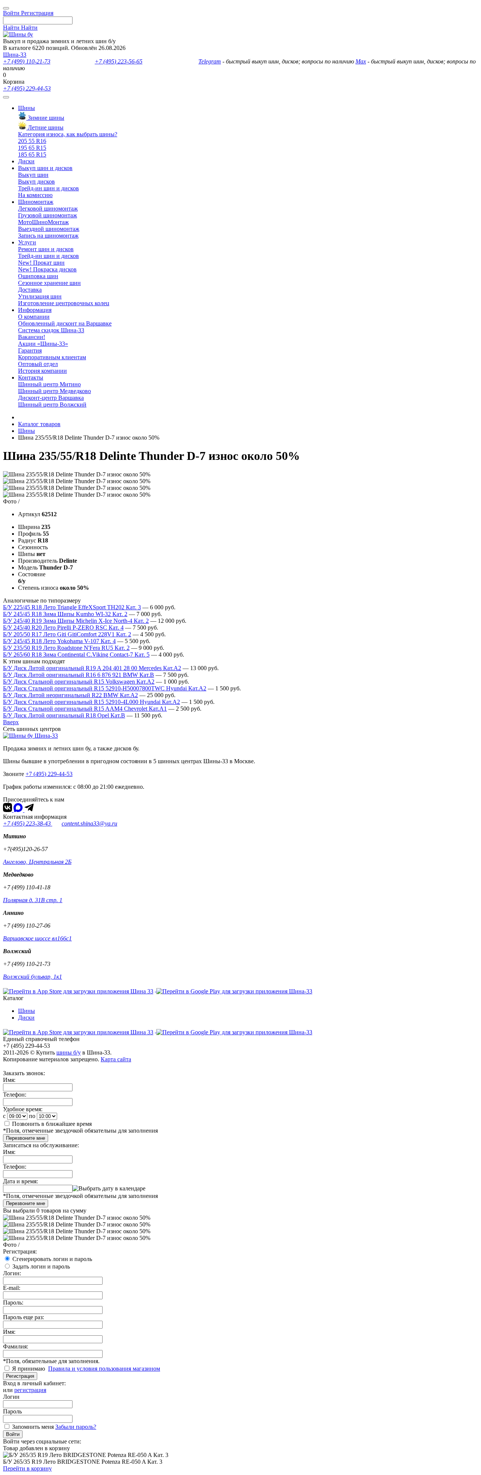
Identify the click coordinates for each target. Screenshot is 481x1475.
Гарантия (30, 350)
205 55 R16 (32, 141)
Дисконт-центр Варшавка (51, 398)
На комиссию (35, 195)
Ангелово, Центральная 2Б (37, 862)
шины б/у (68, 1052)
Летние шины (45, 127)
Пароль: (13, 1302)
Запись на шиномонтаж (48, 235)
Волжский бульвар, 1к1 (32, 976)
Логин (11, 1397)
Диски (26, 161)
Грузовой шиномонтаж (47, 215)
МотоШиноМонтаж (43, 222)
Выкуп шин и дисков (45, 168)
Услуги (27, 242)
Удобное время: (22, 1109)
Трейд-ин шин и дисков (48, 188)
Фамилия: (15, 1346)
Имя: (9, 1080)
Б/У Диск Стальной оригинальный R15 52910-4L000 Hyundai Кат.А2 (91, 702)
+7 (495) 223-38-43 (27, 823)
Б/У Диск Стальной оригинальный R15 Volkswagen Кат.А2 (78, 681)
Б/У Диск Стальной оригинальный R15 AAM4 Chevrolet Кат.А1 (85, 708)
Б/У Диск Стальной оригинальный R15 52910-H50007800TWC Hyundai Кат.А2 (104, 688)
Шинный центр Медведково (54, 391)
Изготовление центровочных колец (63, 303)
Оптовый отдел (38, 364)
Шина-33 (14, 54)
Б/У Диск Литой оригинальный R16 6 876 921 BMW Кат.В (78, 675)
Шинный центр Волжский (52, 404)
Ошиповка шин (38, 276)
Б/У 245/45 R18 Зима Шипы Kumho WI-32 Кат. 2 (65, 614)
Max (360, 61)
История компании (42, 371)
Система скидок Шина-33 (51, 330)
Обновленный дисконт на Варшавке (65, 323)
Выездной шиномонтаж (48, 229)
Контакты (30, 377)
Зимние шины (45, 118)
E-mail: (11, 1288)
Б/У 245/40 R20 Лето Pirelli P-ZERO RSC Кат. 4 (63, 627)
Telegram (209, 61)
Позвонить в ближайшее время (52, 1124)
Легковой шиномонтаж (48, 208)
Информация (34, 310)
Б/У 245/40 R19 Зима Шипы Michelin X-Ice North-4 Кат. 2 (76, 621)
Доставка (30, 289)
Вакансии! (31, 337)
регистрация (30, 1390)
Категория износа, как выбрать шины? (67, 134)
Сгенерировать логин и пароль (52, 1259)
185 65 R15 (32, 154)
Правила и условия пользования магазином (104, 1368)
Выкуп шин (33, 175)
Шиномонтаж (35, 202)
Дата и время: (20, 1181)
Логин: (12, 1273)
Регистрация (20, 1376)
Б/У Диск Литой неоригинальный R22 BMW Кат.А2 (70, 695)
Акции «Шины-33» (43, 344)
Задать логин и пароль (41, 1266)
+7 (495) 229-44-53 (27, 88)
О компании (34, 316)
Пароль (12, 1411)
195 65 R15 (32, 148)
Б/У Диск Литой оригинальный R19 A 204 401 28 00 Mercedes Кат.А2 (92, 668)
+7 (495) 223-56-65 (118, 61)
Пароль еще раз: (23, 1317)
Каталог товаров (39, 424)
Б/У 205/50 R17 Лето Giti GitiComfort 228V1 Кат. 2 (67, 634)
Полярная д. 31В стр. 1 (32, 900)
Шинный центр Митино (49, 384)
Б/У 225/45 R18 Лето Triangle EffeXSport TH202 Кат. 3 (72, 607)
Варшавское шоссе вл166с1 (37, 938)
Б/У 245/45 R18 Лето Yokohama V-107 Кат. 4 (59, 641)
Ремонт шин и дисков (46, 249)
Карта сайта (116, 1059)
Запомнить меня (33, 1427)
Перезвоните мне (25, 1138)
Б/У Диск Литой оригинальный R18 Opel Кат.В (64, 715)
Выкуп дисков (36, 181)
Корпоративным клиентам (52, 357)
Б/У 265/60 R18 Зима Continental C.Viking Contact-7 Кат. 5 (76, 654)
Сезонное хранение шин (49, 283)
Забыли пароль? (75, 1427)
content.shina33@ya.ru (89, 823)
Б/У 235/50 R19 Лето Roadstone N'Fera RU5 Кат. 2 (66, 648)
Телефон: (14, 1094)
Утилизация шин (40, 296)
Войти (13, 1434)
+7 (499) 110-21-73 (26, 61)
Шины (26, 108)
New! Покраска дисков (47, 269)
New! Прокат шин (41, 262)
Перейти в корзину (27, 1468)
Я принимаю (29, 1368)
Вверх (11, 722)
